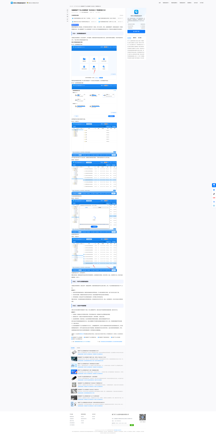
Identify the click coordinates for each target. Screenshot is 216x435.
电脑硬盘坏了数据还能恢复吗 (104, 337)
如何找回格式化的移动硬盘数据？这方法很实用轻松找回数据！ (112, 341)
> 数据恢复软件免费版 (131, 24)
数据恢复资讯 (182, 2)
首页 (160, 2)
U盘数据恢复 (72, 418)
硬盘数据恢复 (103, 29)
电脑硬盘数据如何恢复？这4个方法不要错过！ (83, 341)
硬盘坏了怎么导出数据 (116, 337)
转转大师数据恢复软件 (85, 12)
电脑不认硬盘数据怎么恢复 (99, 360)
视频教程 (189, 2)
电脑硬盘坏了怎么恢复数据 (77, 337)
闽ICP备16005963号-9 (117, 430)
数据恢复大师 (81, 333)
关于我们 (202, 2)
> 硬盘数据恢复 (142, 24)
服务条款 (93, 416)
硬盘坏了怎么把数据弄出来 (88, 354)
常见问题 (82, 420)
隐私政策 (93, 418)
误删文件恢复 (72, 420)
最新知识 (134, 37)
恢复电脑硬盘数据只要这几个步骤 (89, 360)
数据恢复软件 (165, 2)
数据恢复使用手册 (83, 418)
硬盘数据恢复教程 (80, 354)
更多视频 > (122, 15)
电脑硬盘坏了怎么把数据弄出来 (90, 337)
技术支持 (196, 2)
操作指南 (82, 416)
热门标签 (139, 37)
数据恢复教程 (174, 2)
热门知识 (129, 37)
